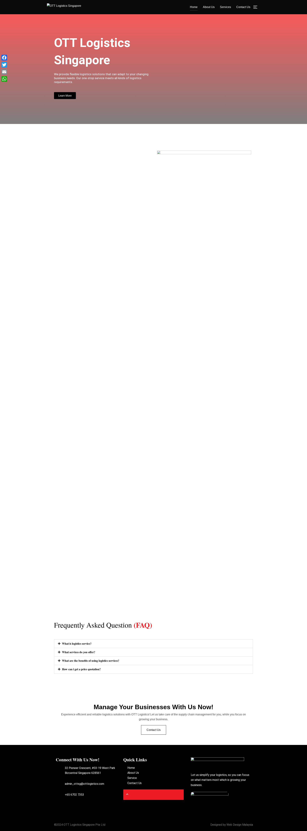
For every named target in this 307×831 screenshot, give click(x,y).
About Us (209, 7)
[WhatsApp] (4, 79)
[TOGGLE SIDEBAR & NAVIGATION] (256, 7)
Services (225, 7)
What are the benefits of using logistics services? (90, 661)
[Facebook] (4, 57)
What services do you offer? (78, 652)
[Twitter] (4, 64)
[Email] (4, 71)
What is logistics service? (76, 643)
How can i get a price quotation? (81, 669)
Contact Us (243, 7)
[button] (153, 643)
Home (194, 7)
